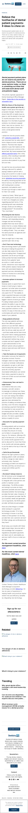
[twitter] (14, 53)
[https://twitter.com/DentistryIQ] (16, 779)
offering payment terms (9, 153)
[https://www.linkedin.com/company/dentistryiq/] (14, 779)
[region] (14, 806)
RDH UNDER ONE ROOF (14, 786)
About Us (4, 798)
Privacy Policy (19, 805)
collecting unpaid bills (12, 138)
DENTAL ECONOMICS (14, 788)
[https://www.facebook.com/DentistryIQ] (9, 779)
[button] (3, 4)
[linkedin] (11, 53)
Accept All (14, 809)
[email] (19, 53)
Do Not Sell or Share (18, 798)
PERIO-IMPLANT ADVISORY (14, 790)
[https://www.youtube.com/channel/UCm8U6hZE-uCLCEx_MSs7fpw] (18, 779)
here (3, 548)
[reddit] (17, 53)
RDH (14, 792)
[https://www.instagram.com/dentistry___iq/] (11, 779)
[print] (25, 53)
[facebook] (8, 53)
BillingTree (19, 589)
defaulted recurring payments (15, 178)
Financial (4, 12)
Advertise (9, 798)
